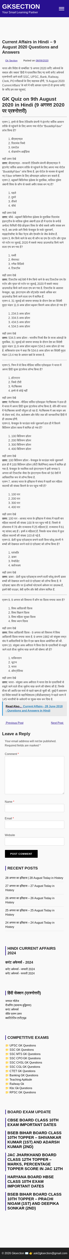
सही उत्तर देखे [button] (9, 158)
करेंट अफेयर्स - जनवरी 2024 (20, 969)
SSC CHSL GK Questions (26, 1062)
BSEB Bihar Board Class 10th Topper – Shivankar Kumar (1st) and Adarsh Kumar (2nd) (34, 1140)
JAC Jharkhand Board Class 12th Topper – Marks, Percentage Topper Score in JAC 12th (35, 1162)
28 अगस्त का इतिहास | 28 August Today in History (34, 877)
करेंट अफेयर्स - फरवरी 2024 (20, 973)
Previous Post (14, 722)
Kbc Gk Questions (21, 1088)
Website (10, 835)
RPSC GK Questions (23, 1092)
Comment (12, 753)
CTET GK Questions (22, 1071)
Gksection (21, 6)
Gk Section (11, 60)
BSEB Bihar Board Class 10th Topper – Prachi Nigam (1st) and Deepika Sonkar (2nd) (34, 1201)
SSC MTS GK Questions (25, 1054)
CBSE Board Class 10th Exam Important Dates (33, 1122)
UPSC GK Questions (23, 1045)
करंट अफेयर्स (12, 1009)
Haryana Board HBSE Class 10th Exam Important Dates (30, 1181)
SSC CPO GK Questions (25, 1058)
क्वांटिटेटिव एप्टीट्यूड (15, 1017)
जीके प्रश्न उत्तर (13, 1013)
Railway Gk (17, 1083)
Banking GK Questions (24, 1075)
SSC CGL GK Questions (25, 1066)
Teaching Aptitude (21, 1079)
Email (9, 818)
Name (9, 801)
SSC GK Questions (22, 1049)
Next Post (57, 722)
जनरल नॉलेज (12, 1000)
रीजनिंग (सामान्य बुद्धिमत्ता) (18, 1005)
